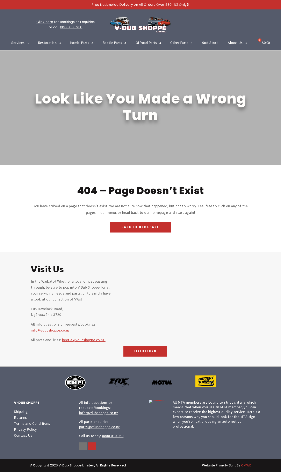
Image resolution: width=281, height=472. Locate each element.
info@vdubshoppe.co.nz (51, 330)
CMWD (246, 465)
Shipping (21, 411)
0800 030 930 (71, 27)
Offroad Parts (146, 42)
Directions (145, 351)
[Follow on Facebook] (83, 446)
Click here (44, 22)
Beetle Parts (112, 42)
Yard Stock (210, 42)
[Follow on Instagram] (92, 446)
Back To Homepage (140, 227)
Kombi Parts (79, 42)
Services (17, 42)
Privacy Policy (25, 429)
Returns (20, 417)
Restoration (47, 42)
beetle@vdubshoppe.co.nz (84, 339)
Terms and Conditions (32, 423)
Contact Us (23, 435)
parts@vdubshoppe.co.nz (99, 426)
